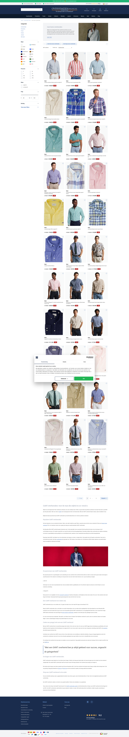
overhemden (59, 539)
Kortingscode (67, 705)
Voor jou (66, 702)
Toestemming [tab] (44, 361)
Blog (99, 16)
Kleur (22, 82)
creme (24, 46)
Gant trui (60, 668)
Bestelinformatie (24, 705)
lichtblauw (33, 44)
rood (23, 59)
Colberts (56, 16)
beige (24, 49)
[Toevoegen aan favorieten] (63, 53)
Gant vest (65, 668)
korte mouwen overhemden (67, 612)
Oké (84, 378)
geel (23, 64)
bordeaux (24, 56)
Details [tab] (64, 361)
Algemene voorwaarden (59, 733)
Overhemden (29, 16)
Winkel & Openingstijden (48, 705)
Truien (43, 16)
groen (32, 59)
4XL (24, 77)
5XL (33, 77)
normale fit (25, 87)
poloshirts (105, 628)
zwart (24, 54)
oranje (24, 61)
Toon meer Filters (25, 107)
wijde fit (24, 85)
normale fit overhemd (64, 594)
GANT (60, 511)
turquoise (33, 61)
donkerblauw (25, 51)
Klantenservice (25, 702)
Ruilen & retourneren (25, 712)
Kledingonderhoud (24, 719)
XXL (24, 75)
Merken (93, 16)
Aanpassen (63, 378)
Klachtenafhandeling (25, 714)
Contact (44, 707)
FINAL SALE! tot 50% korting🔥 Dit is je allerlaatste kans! (64, 1)
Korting (22, 103)
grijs (32, 54)
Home (22, 20)
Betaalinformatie (24, 707)
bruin (32, 51)
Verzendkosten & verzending (27, 710)
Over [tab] (85, 361)
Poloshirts (37, 16)
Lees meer (49, 37)
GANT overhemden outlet (72, 686)
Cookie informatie (77, 733)
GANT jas (47, 642)
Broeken (63, 16)
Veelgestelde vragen (25, 717)
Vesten (49, 16)
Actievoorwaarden (24, 724)
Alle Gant (23, 36)
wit (32, 56)
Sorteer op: (55, 47)
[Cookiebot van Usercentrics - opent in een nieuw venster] (87, 358)
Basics (82, 16)
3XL (33, 75)
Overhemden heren (27, 20)
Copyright (66, 733)
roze (32, 64)
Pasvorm (23, 68)
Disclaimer (71, 733)
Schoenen (76, 16)
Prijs (22, 91)
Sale (88, 16)
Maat (22, 42)
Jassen (69, 16)
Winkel (45, 702)
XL (32, 73)
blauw (32, 49)
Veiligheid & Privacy (84, 733)
